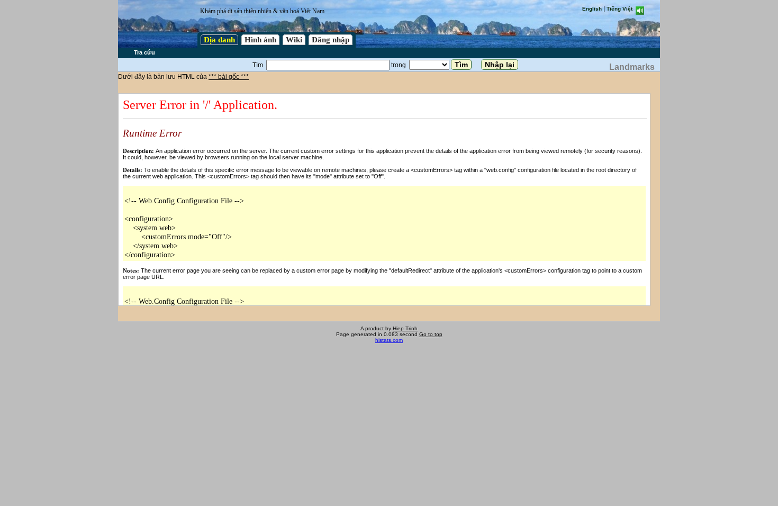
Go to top (430, 334)
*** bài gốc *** (229, 76)
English (592, 9)
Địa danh (219, 39)
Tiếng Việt (619, 9)
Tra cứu (144, 52)
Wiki (294, 39)
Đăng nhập (330, 39)
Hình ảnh (260, 39)
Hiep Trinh (405, 328)
